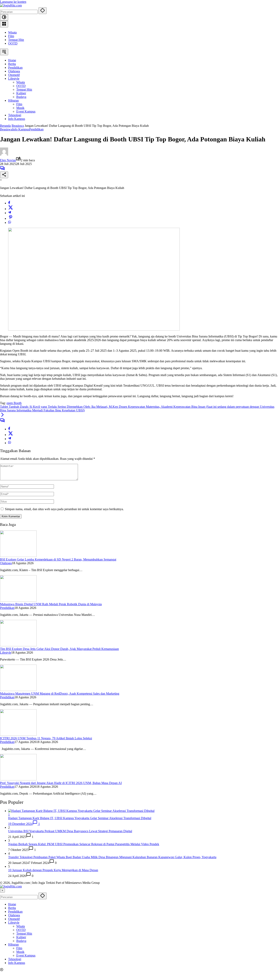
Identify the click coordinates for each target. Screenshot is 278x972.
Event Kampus (25, 955)
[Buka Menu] (4, 24)
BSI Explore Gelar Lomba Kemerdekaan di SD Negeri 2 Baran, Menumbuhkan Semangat (58, 559)
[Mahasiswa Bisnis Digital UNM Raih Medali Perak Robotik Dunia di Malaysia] (18, 600)
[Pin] (10, 218)
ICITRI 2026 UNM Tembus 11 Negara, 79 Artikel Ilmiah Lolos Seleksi (46, 738)
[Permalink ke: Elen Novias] (4, 154)
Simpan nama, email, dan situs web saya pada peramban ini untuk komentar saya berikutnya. (64, 509)
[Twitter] (10, 208)
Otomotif (14, 919)
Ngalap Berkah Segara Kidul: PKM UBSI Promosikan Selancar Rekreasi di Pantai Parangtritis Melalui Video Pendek (83, 844)
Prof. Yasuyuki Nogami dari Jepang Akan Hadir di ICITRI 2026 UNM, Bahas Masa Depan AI (61, 783)
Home (12, 904)
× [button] (2, 890)
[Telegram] (9, 213)
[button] (42, 10)
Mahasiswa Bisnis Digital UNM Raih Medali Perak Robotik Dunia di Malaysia (51, 604)
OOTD (13, 43)
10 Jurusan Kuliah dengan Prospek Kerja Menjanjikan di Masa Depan (53, 870)
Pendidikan (36, 129)
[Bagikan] (4, 174)
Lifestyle (5, 652)
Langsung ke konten (13, 1)
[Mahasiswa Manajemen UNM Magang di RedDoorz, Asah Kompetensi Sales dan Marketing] (18, 690)
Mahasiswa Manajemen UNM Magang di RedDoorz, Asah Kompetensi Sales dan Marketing (59, 693)
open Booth (14, 403)
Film (11, 36)
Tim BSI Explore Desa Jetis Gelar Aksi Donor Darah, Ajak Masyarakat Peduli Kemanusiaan (59, 649)
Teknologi (14, 959)
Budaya (21, 941)
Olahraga (6, 563)
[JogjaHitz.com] (11, 5)
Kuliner (21, 937)
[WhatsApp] (9, 222)
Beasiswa (6, 129)
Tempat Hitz (16, 39)
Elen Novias (8, 160)
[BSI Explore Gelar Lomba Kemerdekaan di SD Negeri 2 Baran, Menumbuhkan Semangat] (18, 556)
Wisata (12, 32)
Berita (12, 908)
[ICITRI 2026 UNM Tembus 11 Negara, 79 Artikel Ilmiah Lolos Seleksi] (18, 734)
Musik (20, 952)
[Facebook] (9, 203)
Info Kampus (20, 129)
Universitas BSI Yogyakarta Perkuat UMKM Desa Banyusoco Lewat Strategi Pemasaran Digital (70, 831)
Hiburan (13, 944)
